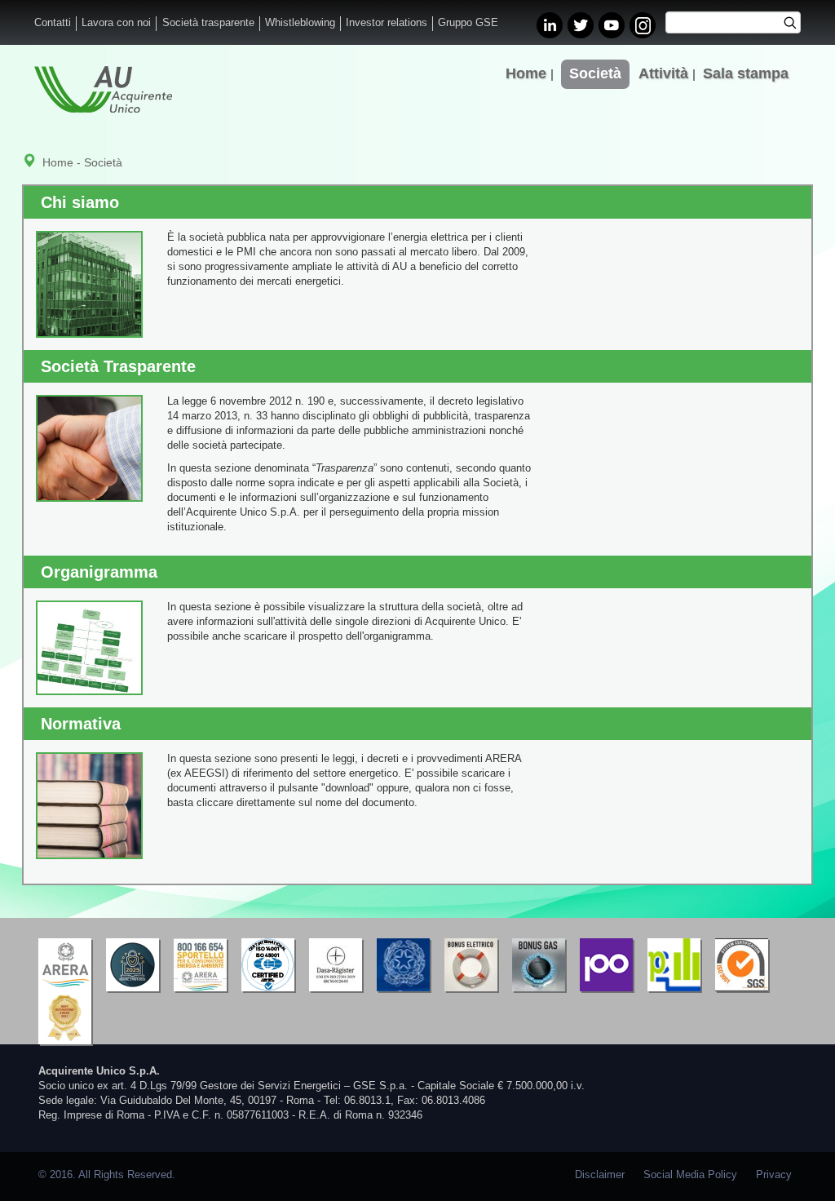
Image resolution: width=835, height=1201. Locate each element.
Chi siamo (80, 202)
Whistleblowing (300, 23)
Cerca (795, 24)
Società (595, 73)
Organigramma (99, 572)
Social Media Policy (690, 1175)
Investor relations (386, 23)
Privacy (774, 1175)
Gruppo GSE (468, 23)
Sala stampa (746, 73)
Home (526, 73)
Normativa (81, 724)
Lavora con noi (116, 23)
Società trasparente (208, 23)
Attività (663, 73)
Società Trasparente (118, 366)
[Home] (103, 89)
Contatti (52, 23)
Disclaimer (600, 1175)
